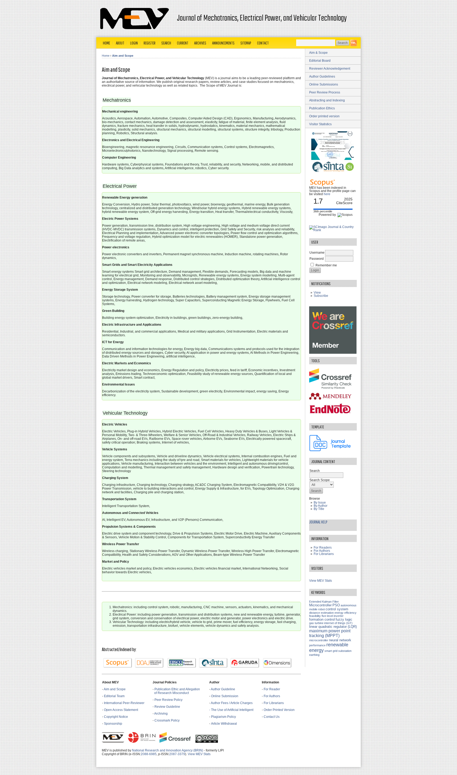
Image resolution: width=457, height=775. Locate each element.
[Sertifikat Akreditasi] (333, 158)
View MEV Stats (199, 754)
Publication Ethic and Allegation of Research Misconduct (176, 691)
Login (134, 43)
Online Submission (224, 696)
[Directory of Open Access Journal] (149, 663)
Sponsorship (113, 723)
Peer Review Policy (168, 700)
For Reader (272, 689)
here (327, 194)
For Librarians (274, 703)
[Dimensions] (277, 663)
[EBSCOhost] (182, 663)
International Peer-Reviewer (124, 703)
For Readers (323, 547)
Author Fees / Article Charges (232, 703)
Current (182, 43)
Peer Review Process (324, 92)
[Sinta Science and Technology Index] (213, 663)
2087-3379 (177, 754)
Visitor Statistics (320, 124)
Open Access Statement (121, 710)
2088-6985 (149, 754)
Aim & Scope (318, 52)
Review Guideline (167, 707)
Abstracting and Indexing (327, 100)
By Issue (320, 502)
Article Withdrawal (224, 723)
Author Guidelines (322, 76)
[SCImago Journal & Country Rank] (333, 230)
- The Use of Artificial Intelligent (231, 710)
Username (317, 252)
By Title (319, 508)
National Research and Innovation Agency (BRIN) (167, 750)
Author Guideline (223, 689)
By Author (320, 505)
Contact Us (272, 717)
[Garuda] (245, 663)
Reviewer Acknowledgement (329, 68)
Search (166, 43)
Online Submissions (323, 84)
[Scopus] (118, 663)
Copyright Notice (116, 717)
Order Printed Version (279, 710)
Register (150, 43)
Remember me (326, 265)
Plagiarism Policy (223, 717)
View (317, 292)
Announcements (223, 43)
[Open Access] (353, 42)
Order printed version (324, 116)
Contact (263, 43)
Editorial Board (320, 60)
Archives (200, 43)
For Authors (272, 696)
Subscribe (321, 295)
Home (106, 43)
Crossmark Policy (167, 720)
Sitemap (245, 43)
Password (316, 258)
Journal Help (318, 521)
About (120, 43)
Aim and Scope (122, 55)
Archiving (161, 713)
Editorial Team (114, 696)
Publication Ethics (322, 108)
